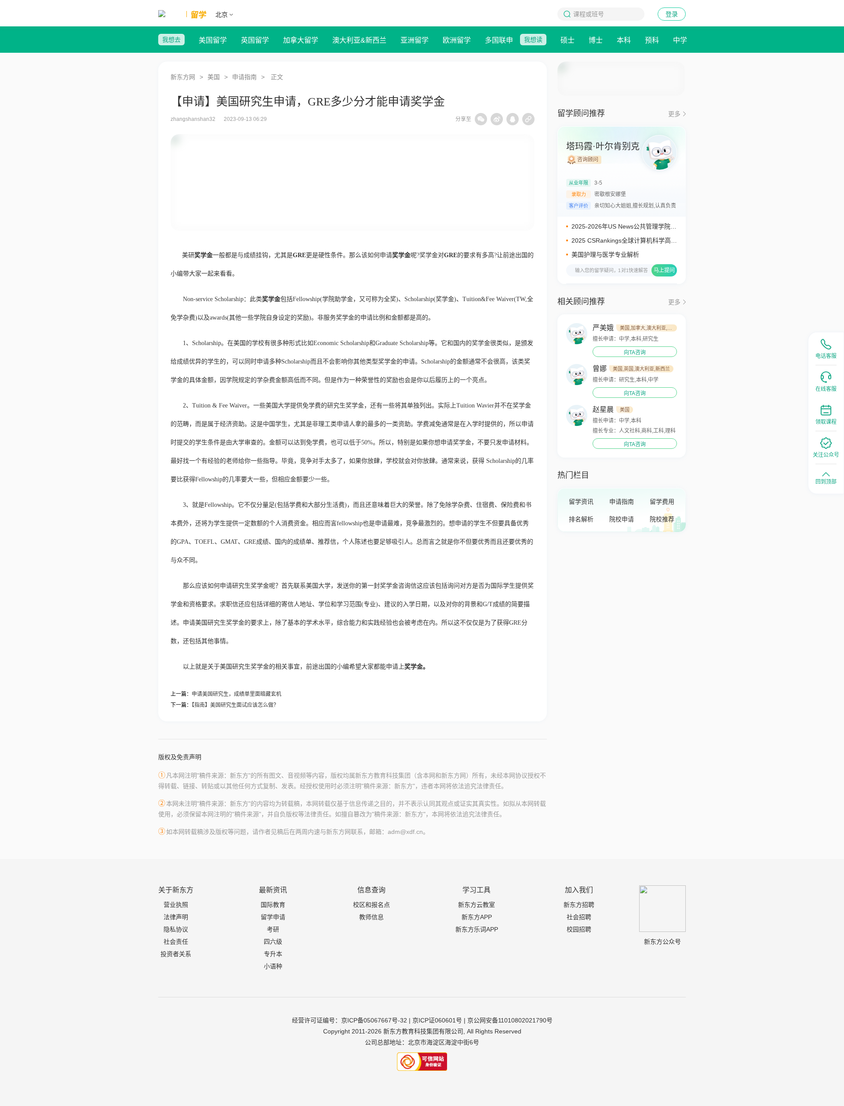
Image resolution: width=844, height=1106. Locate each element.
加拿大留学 (300, 40)
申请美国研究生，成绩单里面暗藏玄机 (236, 694)
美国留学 (213, 40)
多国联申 (499, 40)
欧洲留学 (457, 40)
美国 (213, 76)
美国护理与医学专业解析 (605, 254)
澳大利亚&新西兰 (359, 40)
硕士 (567, 40)
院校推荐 (662, 519)
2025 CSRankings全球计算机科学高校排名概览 (624, 241)
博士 (596, 40)
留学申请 (273, 916)
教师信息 (371, 916)
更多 (674, 113)
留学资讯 (581, 501)
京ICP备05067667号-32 (374, 1020)
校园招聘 (579, 929)
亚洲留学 (414, 40)
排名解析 (581, 519)
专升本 (273, 953)
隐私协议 (176, 929)
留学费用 (662, 501)
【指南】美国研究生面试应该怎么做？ (235, 705)
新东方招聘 (579, 904)
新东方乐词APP (476, 929)
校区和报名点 (371, 904)
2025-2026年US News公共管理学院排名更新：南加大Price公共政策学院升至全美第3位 (624, 227)
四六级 (273, 941)
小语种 (273, 966)
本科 (624, 40)
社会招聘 (579, 916)
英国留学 (255, 40)
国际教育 (273, 904)
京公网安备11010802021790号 (510, 1020)
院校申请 (621, 519)
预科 (652, 40)
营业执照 (176, 904)
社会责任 (176, 941)
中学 (680, 40)
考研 (273, 929)
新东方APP (477, 916)
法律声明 (176, 916)
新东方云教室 (476, 904)
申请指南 (244, 76)
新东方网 (183, 76)
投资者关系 (175, 953)
